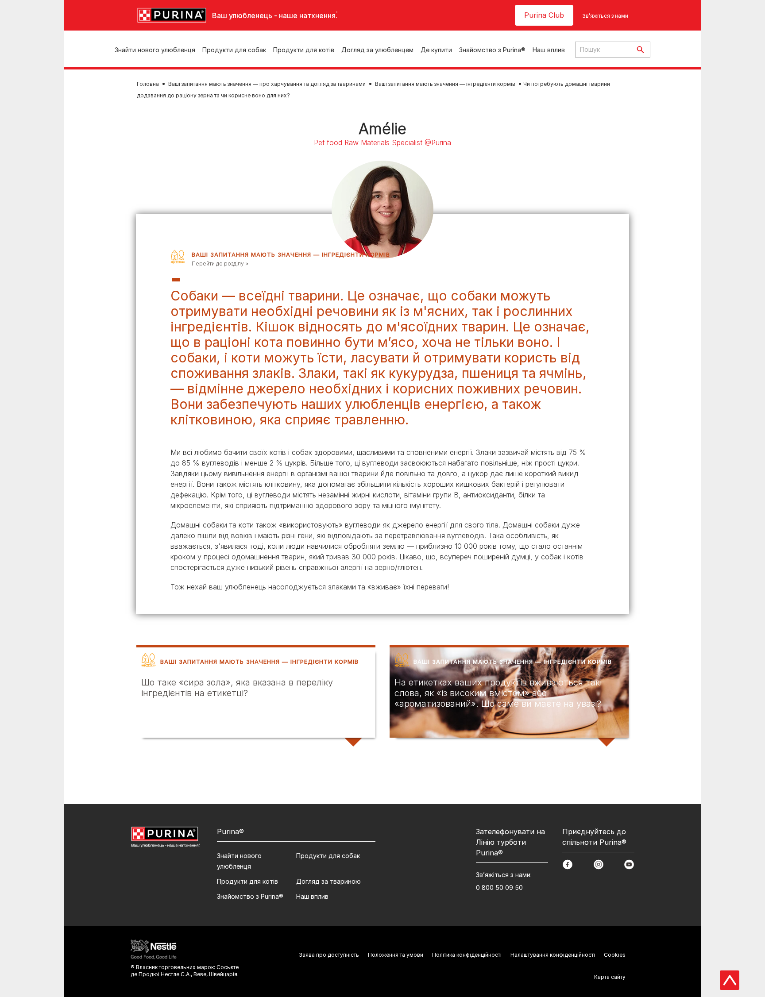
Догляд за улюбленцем (377, 50)
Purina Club (544, 15)
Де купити (436, 50)
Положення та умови (395, 954)
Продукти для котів (303, 50)
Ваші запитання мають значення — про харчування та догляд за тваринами (267, 84)
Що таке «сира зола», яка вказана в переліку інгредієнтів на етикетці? (237, 687)
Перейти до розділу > (220, 263)
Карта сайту (610, 977)
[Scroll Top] (729, 980)
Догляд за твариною (328, 881)
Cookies (615, 954)
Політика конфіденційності (467, 954)
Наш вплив (549, 50)
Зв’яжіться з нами (605, 15)
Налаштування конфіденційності (552, 954)
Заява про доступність (329, 954)
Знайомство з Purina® (492, 50)
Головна (148, 84)
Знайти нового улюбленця (155, 50)
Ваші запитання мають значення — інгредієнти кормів (445, 84)
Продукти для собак (234, 50)
